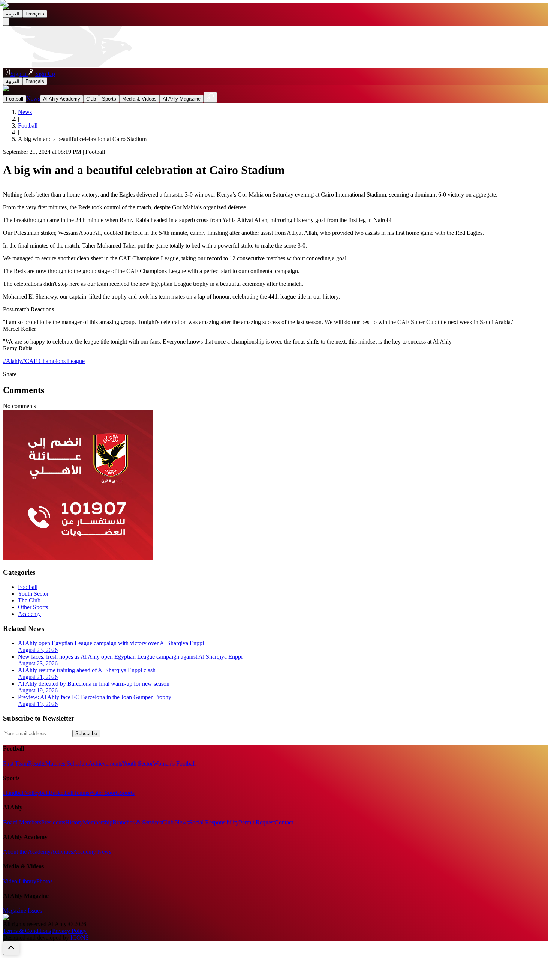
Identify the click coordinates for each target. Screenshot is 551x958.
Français (34, 14)
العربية (12, 14)
